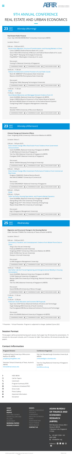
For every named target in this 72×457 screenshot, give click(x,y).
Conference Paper (17, 66)
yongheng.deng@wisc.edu (11, 358)
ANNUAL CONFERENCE (36, 410)
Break (10, 91)
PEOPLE (9, 412)
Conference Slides (34, 66)
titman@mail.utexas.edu (11, 367)
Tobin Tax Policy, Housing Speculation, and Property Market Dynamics (31, 196)
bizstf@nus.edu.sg (43, 367)
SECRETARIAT (11, 421)
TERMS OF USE (63, 453)
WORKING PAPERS (13, 423)
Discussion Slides (51, 66)
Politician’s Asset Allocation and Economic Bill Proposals (26, 302)
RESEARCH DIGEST (13, 425)
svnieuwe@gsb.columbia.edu (46, 358)
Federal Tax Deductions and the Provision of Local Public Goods (29, 72)
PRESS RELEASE (34, 425)
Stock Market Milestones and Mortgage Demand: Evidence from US (30, 95)
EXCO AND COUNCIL (13, 414)
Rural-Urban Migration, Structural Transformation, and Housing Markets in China (35, 48)
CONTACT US (33, 427)
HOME (9, 408)
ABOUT (9, 410)
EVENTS (31, 408)
